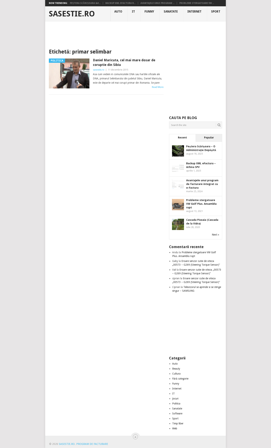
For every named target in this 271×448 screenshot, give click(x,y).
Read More (158, 87)
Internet (194, 11)
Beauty (176, 368)
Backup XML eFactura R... (120, 3)
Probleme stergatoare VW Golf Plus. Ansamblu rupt (201, 204)
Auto (118, 11)
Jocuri (175, 398)
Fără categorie (180, 378)
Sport (215, 11)
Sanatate (171, 11)
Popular (209, 137)
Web (174, 428)
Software (177, 413)
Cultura (176, 373)
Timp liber (177, 423)
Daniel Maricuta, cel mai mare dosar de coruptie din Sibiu (124, 62)
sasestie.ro (72, 14)
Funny (149, 11)
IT (133, 11)
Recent (182, 137)
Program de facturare (92, 443)
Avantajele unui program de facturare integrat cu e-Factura (202, 184)
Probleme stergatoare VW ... (196, 3)
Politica (176, 403)
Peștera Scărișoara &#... (85, 3)
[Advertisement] (135, 34)
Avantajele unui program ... (157, 3)
